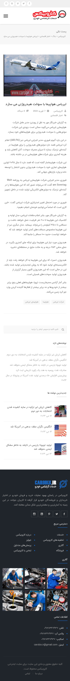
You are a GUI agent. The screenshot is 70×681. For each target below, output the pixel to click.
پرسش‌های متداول (22, 545)
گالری (61, 545)
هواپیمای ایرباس (31, 302)
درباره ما (38, 673)
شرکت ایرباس (58, 302)
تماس (27, 673)
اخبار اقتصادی (56, 115)
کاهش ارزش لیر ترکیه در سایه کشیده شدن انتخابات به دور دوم (36, 355)
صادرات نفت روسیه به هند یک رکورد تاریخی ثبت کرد (41, 370)
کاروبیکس (58, 111)
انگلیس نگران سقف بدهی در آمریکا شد (47, 360)
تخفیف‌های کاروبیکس (53, 540)
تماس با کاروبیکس (22, 550)
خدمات (60, 535)
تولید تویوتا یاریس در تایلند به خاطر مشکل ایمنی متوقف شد (38, 365)
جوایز (28, 540)
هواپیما (46, 302)
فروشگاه (60, 550)
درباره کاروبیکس (23, 535)
